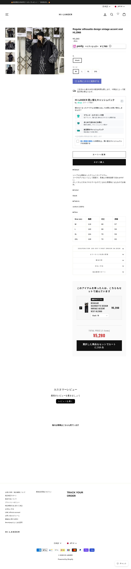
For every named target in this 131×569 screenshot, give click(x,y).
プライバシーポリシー (12, 502)
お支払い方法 (9, 509)
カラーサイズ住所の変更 (99, 254)
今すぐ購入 (99, 162)
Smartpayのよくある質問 (13, 522)
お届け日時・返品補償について (15, 492)
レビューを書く (65, 401)
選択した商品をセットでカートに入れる (99, 345)
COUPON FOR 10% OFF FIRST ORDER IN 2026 (99, 248)
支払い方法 (99, 266)
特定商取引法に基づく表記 (14, 506)
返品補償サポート (99, 272)
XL (88, 71)
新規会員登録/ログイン (44, 492)
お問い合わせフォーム (12, 516)
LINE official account (12, 512)
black (77, 60)
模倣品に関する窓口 (11, 519)
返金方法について (11, 499)
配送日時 (99, 260)
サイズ (75, 67)
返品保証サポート (11, 495)
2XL (95, 71)
